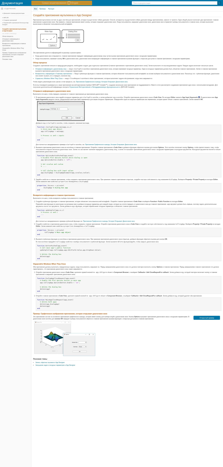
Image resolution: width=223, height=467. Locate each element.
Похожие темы (7, 59)
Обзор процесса (7, 36)
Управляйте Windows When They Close (13, 49)
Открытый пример (207, 318)
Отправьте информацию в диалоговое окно (11, 40)
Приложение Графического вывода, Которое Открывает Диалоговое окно (102, 82)
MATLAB (6, 17)
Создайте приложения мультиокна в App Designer (14, 30)
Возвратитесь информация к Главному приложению (53, 74)
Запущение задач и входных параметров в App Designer (55, 365)
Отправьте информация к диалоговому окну (50, 69)
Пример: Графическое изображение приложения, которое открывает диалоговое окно (14, 54)
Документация (12, 3)
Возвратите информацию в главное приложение (14, 44)
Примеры (42, 9)
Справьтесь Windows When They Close (48, 78)
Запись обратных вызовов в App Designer (50, 362)
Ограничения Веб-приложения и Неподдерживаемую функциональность (94, 87)
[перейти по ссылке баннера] (61, 3)
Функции (51, 9)
